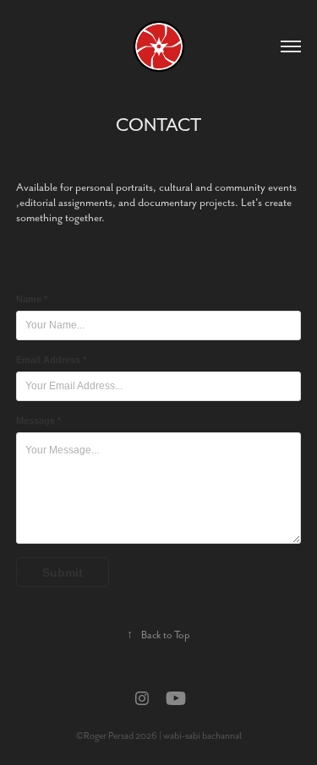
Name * (31, 299)
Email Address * (51, 360)
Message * (38, 420)
